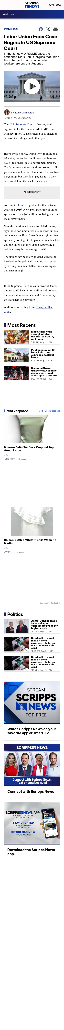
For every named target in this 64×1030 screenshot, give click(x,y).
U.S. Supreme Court (22, 124)
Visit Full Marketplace (49, 411)
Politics (11, 28)
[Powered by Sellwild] (55, 603)
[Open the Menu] (5, 5)
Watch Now (54, 5)
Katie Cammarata (24, 112)
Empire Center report (21, 205)
